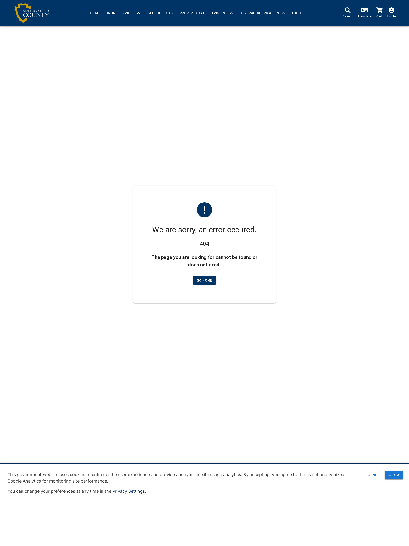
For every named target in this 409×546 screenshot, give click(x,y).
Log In (391, 16)
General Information (259, 13)
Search (348, 16)
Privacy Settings (128, 491)
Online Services (120, 13)
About (297, 13)
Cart (379, 16)
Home (95, 13)
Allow (394, 475)
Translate (364, 16)
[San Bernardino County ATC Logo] (32, 13)
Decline (370, 475)
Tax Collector (160, 13)
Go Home (204, 280)
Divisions (219, 13)
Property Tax (192, 13)
